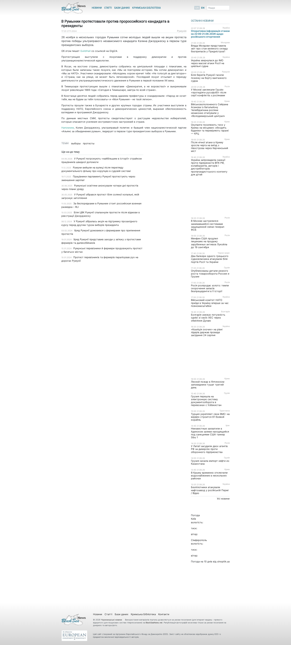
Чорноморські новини (112, 620)
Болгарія (225, 311)
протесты (88, 143)
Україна (226, 28)
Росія (227, 86)
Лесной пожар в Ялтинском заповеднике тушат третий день (207, 384)
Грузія (227, 267)
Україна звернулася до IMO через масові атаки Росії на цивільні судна (207, 63)
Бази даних (122, 7)
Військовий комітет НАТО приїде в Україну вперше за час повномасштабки (210, 302)
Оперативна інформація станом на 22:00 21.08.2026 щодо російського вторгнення (210, 33)
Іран (228, 425)
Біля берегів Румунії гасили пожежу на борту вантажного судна (209, 77)
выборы (76, 143)
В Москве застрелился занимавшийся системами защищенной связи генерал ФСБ (207, 225)
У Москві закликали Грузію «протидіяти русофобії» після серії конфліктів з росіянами (208, 92)
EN (202, 7)
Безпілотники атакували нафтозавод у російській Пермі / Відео (210, 490)
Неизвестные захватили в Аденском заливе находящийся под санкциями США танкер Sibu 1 (210, 433)
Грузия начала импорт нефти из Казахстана (210, 462)
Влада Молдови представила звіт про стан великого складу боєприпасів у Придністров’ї (209, 48)
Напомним (67, 127)
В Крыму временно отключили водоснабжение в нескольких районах (209, 475)
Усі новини (223, 498)
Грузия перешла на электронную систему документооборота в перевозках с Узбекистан (206, 401)
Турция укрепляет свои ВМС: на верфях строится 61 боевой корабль (210, 416)
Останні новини (202, 20)
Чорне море (224, 253)
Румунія (181, 30)
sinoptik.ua (223, 561)
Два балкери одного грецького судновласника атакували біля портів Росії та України (209, 259)
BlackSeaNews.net (154, 623)
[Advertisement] (167, 198)
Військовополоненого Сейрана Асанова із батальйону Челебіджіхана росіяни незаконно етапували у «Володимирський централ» (209, 110)
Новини (97, 7)
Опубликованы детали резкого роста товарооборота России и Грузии (210, 273)
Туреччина (224, 411)
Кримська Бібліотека (146, 7)
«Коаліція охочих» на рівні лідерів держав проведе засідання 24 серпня (206, 332)
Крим (227, 101)
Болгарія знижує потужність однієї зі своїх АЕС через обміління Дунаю (208, 317)
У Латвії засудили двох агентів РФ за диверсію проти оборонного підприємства (209, 449)
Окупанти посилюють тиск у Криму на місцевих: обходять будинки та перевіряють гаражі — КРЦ (210, 129)
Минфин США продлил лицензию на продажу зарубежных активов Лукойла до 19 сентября (209, 243)
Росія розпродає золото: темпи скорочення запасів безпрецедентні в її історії (210, 288)
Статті (108, 7)
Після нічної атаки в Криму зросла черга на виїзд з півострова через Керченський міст (209, 147)
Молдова (225, 42)
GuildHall (85, 50)
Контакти (163, 614)
